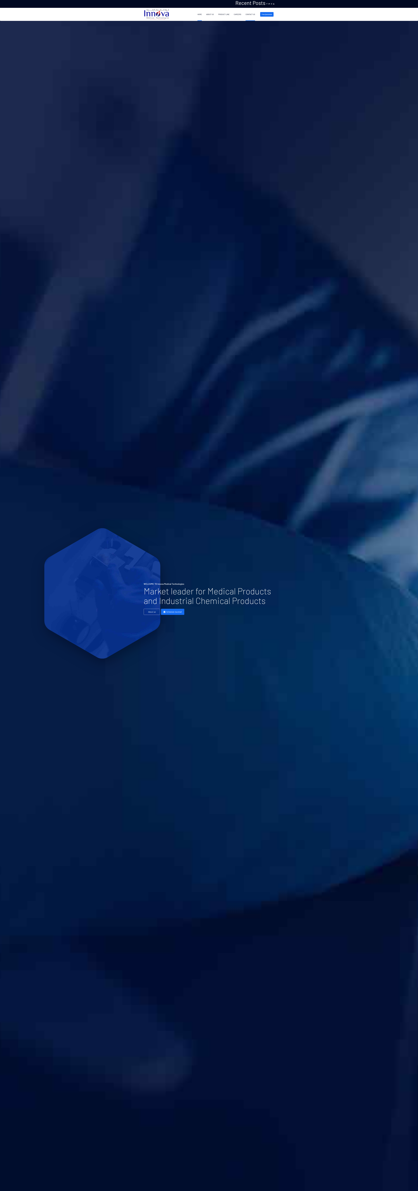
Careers (237, 14)
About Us (210, 14)
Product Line (223, 14)
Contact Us (250, 14)
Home (199, 14)
